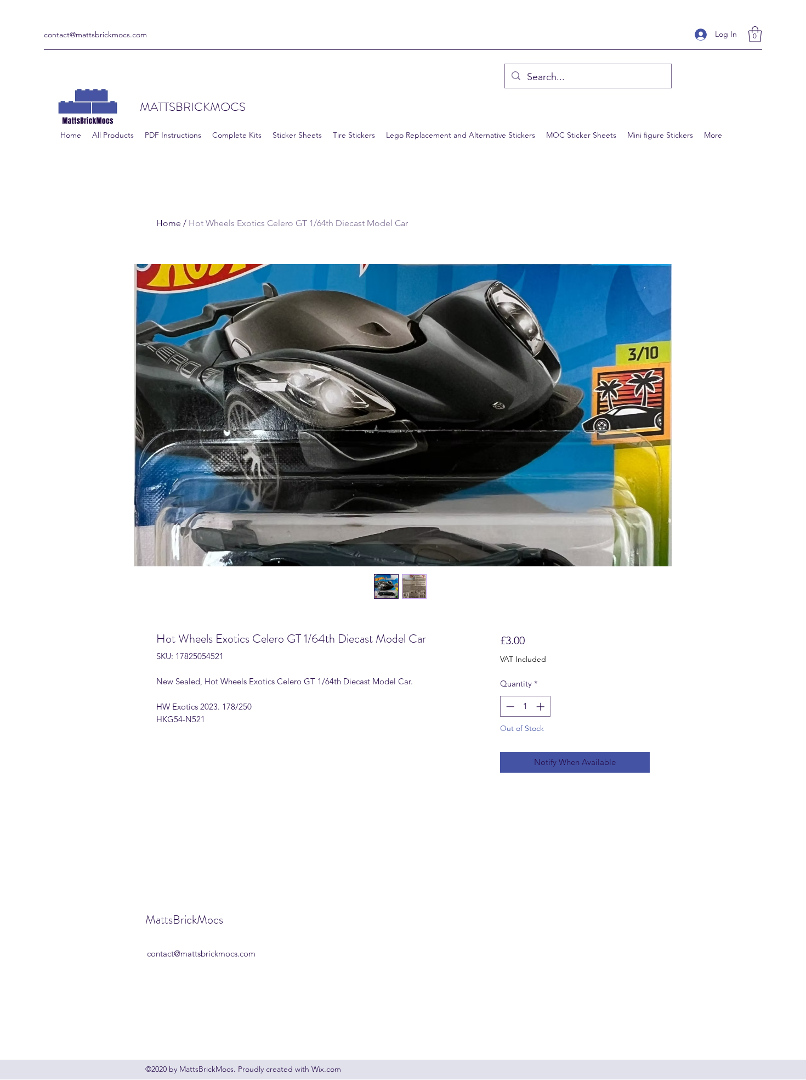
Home (168, 223)
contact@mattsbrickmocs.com (95, 35)
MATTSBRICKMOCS (193, 106)
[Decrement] (509, 706)
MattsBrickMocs (184, 919)
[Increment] (541, 706)
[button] (755, 34)
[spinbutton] (525, 706)
